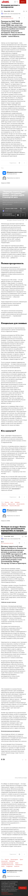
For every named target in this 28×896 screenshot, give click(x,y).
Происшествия (11, 504)
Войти (23, 1)
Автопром (17, 502)
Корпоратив (12, 861)
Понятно (22, 888)
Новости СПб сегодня (14, 505)
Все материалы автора (7, 18)
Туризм (21, 859)
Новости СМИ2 (5, 183)
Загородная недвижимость (7, 864)
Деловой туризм (14, 859)
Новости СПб (4, 505)
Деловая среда (4, 861)
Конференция (9, 866)
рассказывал (15, 488)
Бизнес (3, 866)
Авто (12, 502)
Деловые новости (20, 504)
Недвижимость (18, 864)
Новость (7, 502)
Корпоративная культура (7, 863)
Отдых (16, 863)
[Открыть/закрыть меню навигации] (15, 2)
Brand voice (16, 866)
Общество (3, 504)
